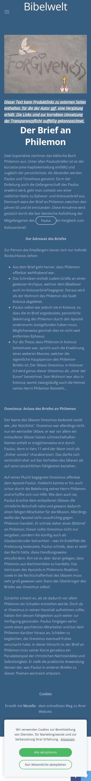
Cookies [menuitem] (45, 694)
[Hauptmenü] (7, 12)
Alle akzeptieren (45, 752)
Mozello (29, 705)
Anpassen (68, 739)
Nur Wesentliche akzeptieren (45, 765)
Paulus (46, 220)
